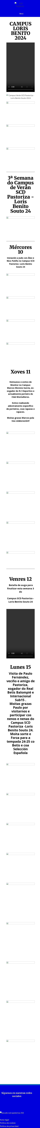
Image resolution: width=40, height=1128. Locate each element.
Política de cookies (8, 1123)
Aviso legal (4, 1120)
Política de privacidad (9, 1126)
